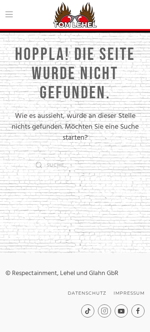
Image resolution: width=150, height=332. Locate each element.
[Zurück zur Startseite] (75, 14)
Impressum (129, 293)
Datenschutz (87, 293)
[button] (9, 14)
